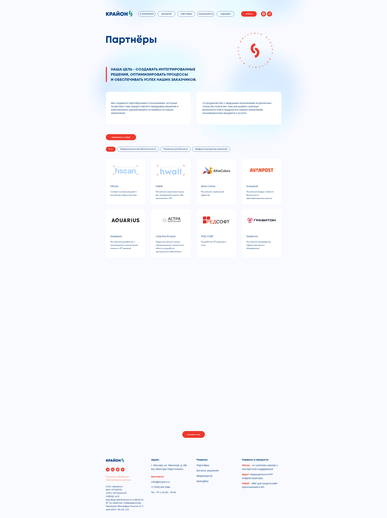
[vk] (123, 469)
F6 (202, 324)
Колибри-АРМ (164, 274)
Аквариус (116, 236)
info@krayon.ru (160, 482)
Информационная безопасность (138, 149)
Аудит (246, 474)
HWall (159, 186)
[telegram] (108, 469)
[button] (121, 137)
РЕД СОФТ (207, 236)
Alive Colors (208, 186)
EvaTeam (251, 324)
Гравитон (252, 236)
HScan (114, 186)
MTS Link (161, 381)
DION (249, 274)
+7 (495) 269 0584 (160, 487)
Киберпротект (119, 274)
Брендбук (202, 481)
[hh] (113, 469)
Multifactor (208, 381)
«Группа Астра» (166, 236)
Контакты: (157, 476)
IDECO (114, 324)
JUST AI (114, 381)
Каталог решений (208, 470)
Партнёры (203, 465)
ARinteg (205, 274)
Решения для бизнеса (175, 149)
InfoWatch (162, 324)
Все (111, 149)
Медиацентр (204, 476)
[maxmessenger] (118, 469)
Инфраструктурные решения (211, 149)
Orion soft (252, 381)
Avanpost (252, 186)
